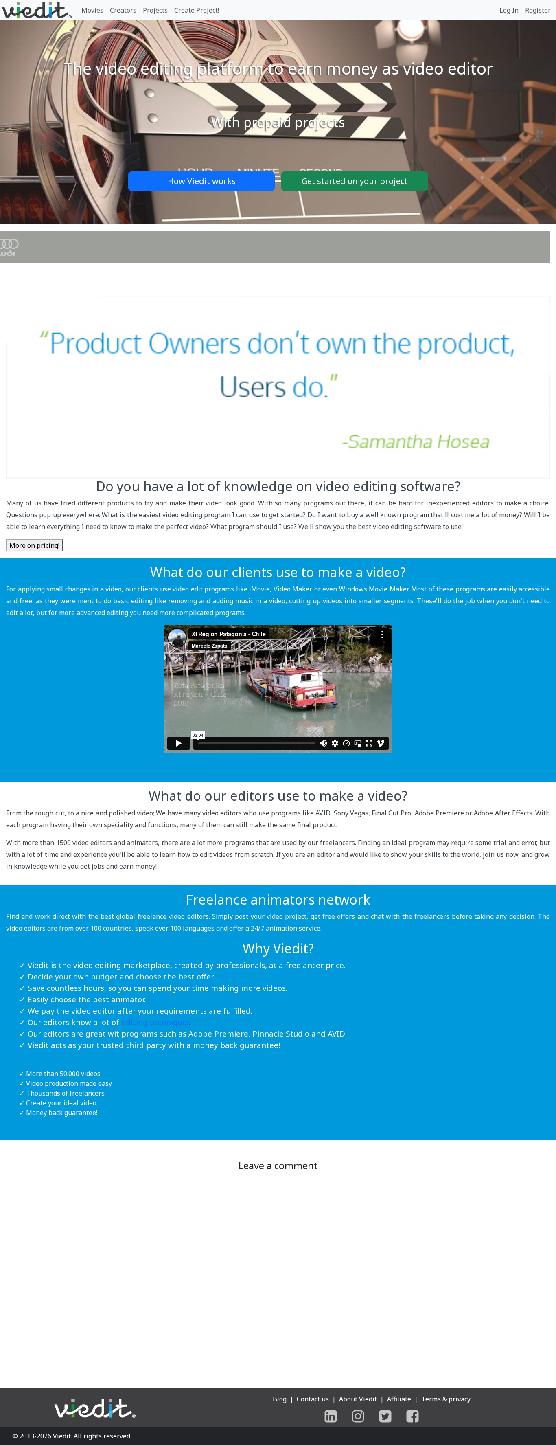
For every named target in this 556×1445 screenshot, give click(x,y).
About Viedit (358, 1398)
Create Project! (196, 10)
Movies (92, 10)
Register (538, 10)
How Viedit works (202, 181)
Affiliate (399, 1398)
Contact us (313, 1398)
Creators (123, 10)
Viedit (62, 1436)
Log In (509, 10)
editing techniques (155, 1022)
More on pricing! (34, 545)
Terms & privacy (446, 1398)
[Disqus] (278, 1277)
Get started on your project (354, 181)
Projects (155, 10)
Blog (280, 1398)
